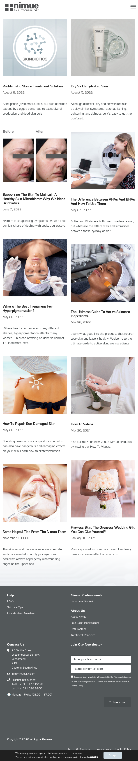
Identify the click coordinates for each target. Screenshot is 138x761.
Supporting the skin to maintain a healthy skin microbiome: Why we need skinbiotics (34, 198)
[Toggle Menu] (133, 6)
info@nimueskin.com (23, 673)
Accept (112, 755)
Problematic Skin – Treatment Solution (33, 86)
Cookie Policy (123, 749)
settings (94, 756)
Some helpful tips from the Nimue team (34, 532)
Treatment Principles (83, 635)
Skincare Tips (15, 607)
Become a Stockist (82, 601)
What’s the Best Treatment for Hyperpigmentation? (27, 308)
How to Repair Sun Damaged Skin (29, 424)
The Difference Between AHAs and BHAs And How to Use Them (103, 201)
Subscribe (117, 702)
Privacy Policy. (77, 686)
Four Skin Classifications (85, 622)
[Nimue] (20, 6)
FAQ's (10, 601)
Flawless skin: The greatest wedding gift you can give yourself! (103, 529)
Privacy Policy (103, 749)
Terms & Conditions (79, 749)
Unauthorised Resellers (21, 613)
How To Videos (82, 424)
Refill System (78, 629)
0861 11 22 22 (33, 684)
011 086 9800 (32, 688)
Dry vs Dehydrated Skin (89, 86)
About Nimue (78, 616)
